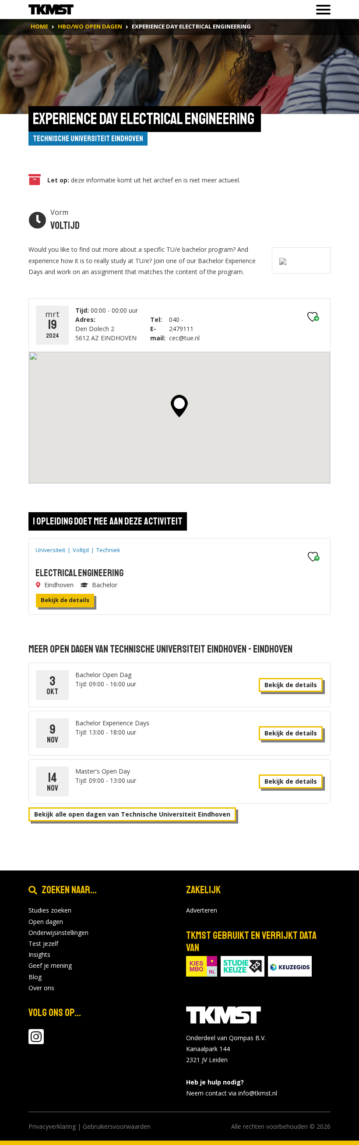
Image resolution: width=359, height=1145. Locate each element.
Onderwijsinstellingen (58, 932)
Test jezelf (43, 943)
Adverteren (201, 910)
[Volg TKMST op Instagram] (36, 1041)
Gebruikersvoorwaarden (117, 1126)
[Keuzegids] (290, 965)
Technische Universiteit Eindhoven (88, 138)
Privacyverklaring (52, 1126)
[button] (179, 406)
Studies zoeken (49, 910)
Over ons (41, 988)
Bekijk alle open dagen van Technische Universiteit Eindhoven (132, 814)
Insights (39, 954)
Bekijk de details (65, 600)
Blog (35, 977)
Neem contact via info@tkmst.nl (231, 1093)
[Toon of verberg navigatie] (321, 9)
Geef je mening (50, 965)
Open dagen (45, 921)
